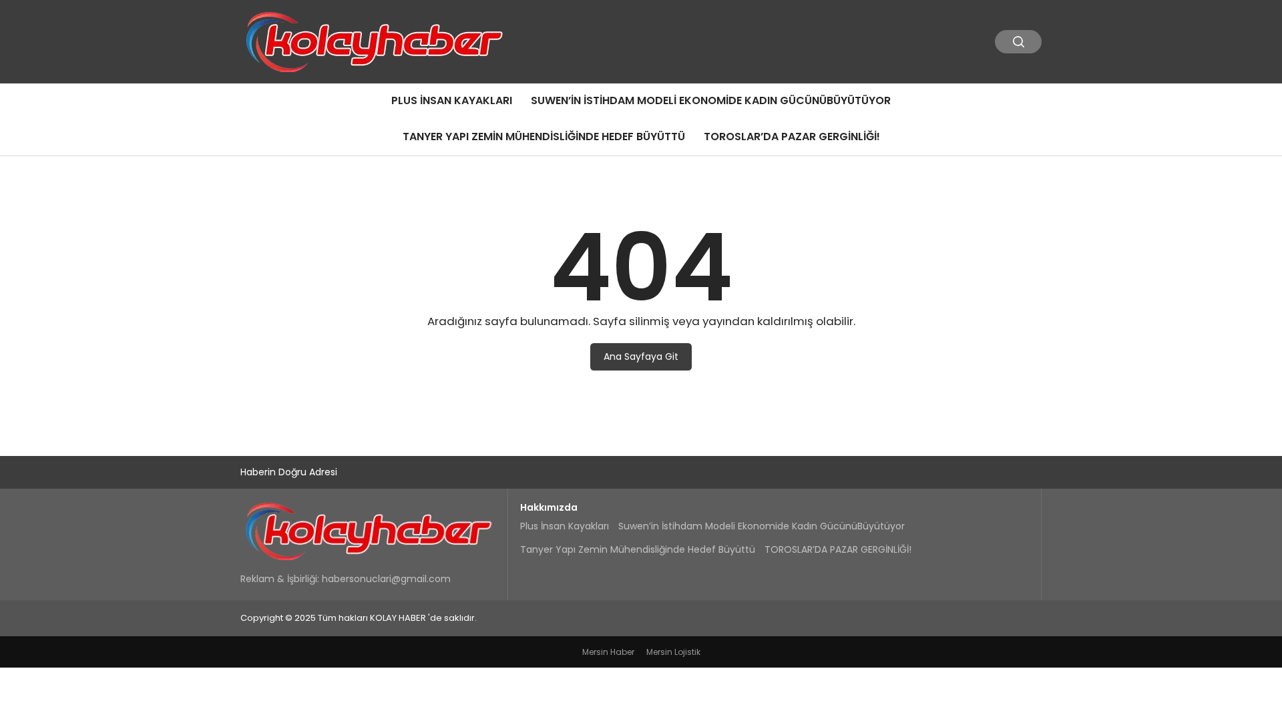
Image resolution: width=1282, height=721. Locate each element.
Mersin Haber (608, 652)
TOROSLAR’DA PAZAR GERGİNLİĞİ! (792, 136)
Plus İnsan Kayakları (451, 100)
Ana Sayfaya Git (641, 356)
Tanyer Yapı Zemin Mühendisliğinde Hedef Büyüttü (544, 136)
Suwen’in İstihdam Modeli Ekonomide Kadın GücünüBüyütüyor (711, 100)
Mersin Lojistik (673, 652)
